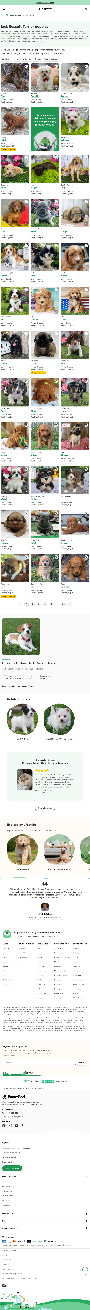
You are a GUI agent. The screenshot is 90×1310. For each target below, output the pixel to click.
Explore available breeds (11, 1153)
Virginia (75, 993)
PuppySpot (6, 1088)
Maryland (57, 966)
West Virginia (78, 998)
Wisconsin (42, 998)
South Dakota (43, 993)
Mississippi (77, 975)
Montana (6, 962)
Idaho (5, 957)
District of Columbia (61, 957)
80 (63, 604)
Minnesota (42, 971)
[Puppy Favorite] (26, 66)
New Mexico (24, 953)
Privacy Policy (7, 1260)
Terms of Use (7, 1255)
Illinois (40, 948)
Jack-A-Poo (22, 739)
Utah (4, 975)
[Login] (85, 8)
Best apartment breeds (59, 869)
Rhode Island (59, 993)
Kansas (40, 962)
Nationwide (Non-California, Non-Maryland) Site (19, 1278)
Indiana (40, 953)
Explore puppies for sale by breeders (16, 1148)
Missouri (41, 975)
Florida (75, 957)
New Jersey (58, 980)
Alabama (76, 948)
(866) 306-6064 (12, 1113)
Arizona (22, 948)
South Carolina (78, 984)
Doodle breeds (23, 869)
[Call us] (81, 8)
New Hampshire (60, 975)
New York (58, 984)
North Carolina (78, 980)
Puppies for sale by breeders (20, 1088)
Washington (7, 980)
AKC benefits (7, 1191)
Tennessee (77, 989)
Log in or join (7, 1182)
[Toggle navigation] (4, 8)
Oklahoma (23, 957)
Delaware (58, 953)
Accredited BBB (8, 1269)
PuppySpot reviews (9, 1205)
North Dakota (43, 984)
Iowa (40, 957)
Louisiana (76, 971)
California (6, 948)
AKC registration (8, 1186)
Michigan (41, 966)
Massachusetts (60, 971)
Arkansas (76, 953)
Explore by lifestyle (9, 1157)
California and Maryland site (12, 1274)
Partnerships (6, 1200)
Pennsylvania (59, 989)
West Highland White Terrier (59, 739)
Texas (21, 962)
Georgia (76, 962)
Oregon (5, 971)
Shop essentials (8, 1162)
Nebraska (41, 980)
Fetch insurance (8, 1196)
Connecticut (58, 948)
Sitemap (5, 1264)
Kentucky (76, 966)
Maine (56, 962)
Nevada (6, 966)
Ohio (39, 989)
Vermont (57, 998)
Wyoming (6, 984)
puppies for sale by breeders (46, 936)
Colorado (6, 953)
